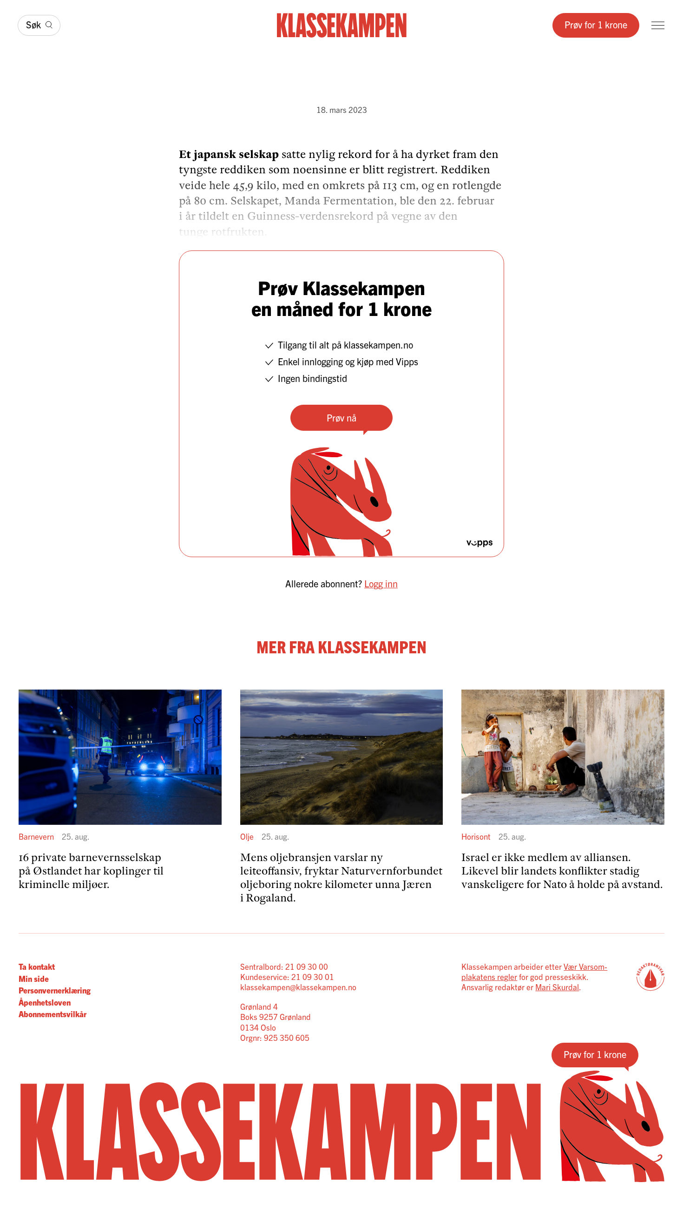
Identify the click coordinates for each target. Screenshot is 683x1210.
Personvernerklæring (55, 990)
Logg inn (381, 583)
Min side (34, 978)
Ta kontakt (37, 966)
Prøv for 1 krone (596, 24)
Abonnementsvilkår (52, 1014)
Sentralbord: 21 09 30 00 (284, 966)
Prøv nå (341, 417)
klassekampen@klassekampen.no (298, 987)
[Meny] (657, 25)
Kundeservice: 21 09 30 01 (287, 976)
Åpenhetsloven (45, 1002)
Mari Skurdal (557, 987)
